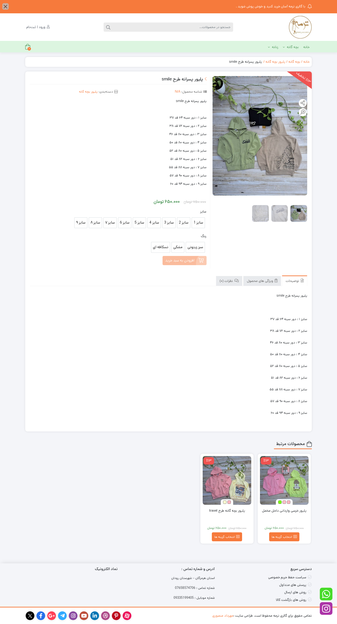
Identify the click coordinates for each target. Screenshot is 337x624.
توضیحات (293, 281)
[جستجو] (108, 27)
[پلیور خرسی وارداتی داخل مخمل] (284, 480)
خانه (306, 47)
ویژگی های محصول (260, 281)
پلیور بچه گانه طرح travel (227, 510)
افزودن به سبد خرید (179, 260)
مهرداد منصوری (222, 615)
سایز (203, 211)
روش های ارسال (295, 592)
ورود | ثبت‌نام (36, 27)
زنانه (274, 47)
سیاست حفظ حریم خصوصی (287, 577)
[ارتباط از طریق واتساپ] (326, 594)
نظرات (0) (227, 281)
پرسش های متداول (292, 584)
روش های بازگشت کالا (291, 599)
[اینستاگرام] (326, 608)
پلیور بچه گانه (275, 61)
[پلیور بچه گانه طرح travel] (227, 480)
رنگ (203, 236)
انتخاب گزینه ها (282, 537)
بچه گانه (292, 47)
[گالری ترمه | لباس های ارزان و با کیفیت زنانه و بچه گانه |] (300, 27)
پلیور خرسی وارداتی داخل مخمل (284, 510)
